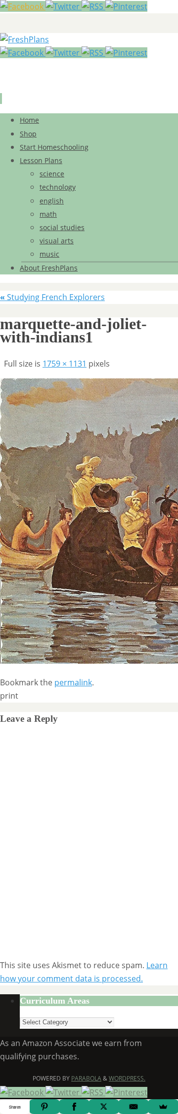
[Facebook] (22, 6)
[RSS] (93, 6)
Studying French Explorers (52, 297)
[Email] (133, 1106)
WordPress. (127, 1078)
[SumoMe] (163, 1106)
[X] (104, 1106)
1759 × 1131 (65, 363)
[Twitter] (63, 6)
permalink (73, 682)
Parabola (86, 1078)
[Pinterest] (126, 6)
